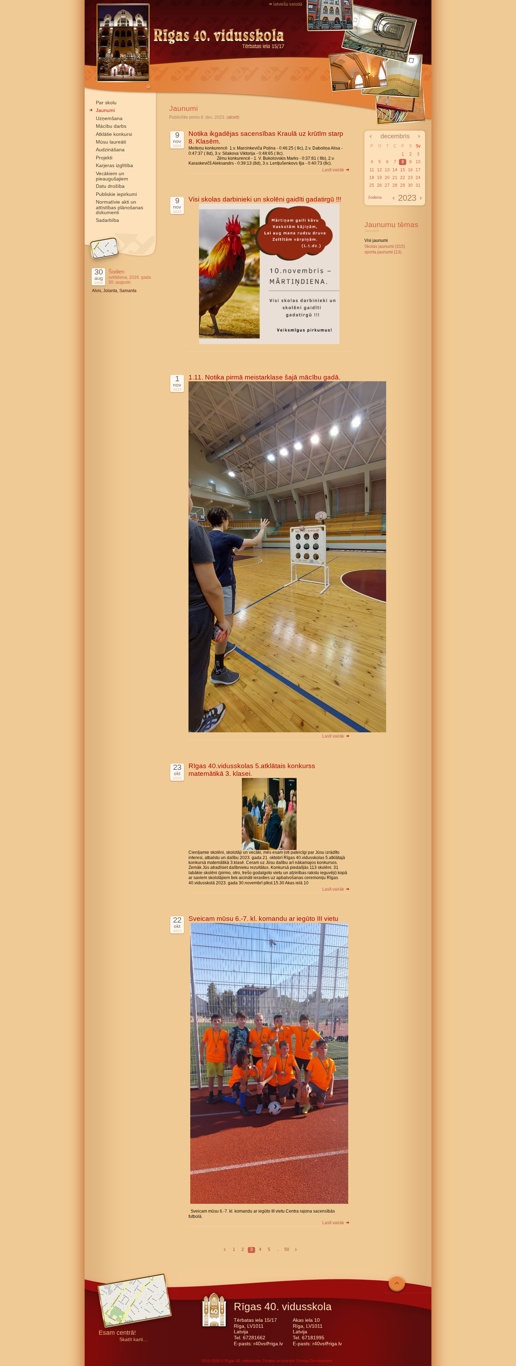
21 (394, 177)
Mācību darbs (111, 126)
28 (394, 185)
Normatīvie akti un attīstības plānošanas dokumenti (119, 207)
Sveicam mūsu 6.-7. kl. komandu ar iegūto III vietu (263, 918)
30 (410, 185)
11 (372, 169)
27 (387, 185)
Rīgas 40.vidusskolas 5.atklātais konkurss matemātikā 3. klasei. (251, 770)
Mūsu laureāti (111, 142)
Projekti (104, 157)
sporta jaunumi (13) (383, 252)
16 (410, 169)
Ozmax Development (314, 1361)
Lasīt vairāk (333, 169)
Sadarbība (107, 220)
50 (286, 1249)
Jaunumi (105, 110)
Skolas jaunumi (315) (384, 246)
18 (371, 177)
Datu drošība (110, 186)
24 (418, 177)
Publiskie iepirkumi (116, 194)
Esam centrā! (117, 1333)
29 (402, 185)
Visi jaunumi (376, 240)
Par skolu (106, 102)
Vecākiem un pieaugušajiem (112, 176)
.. (278, 1249)
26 (379, 185)
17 (418, 169)
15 (402, 169)
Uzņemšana (109, 118)
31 (418, 185)
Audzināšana (110, 149)
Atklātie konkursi (114, 134)
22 (402, 177)
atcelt (233, 117)
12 (379, 169)
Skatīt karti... (133, 1339)
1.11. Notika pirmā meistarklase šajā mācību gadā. (264, 377)
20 (387, 177)
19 (379, 177)
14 (394, 169)
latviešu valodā (287, 4)
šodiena (375, 197)
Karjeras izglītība (114, 165)
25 (371, 185)
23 (410, 177)
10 (418, 161)
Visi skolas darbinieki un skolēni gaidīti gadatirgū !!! (264, 199)
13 (387, 169)
